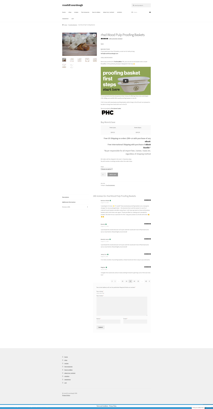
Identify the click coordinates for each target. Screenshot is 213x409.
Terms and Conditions (102, 406)
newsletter (65, 18)
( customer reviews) (115, 38)
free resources (85, 12)
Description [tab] (65, 197)
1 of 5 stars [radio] (97, 293)
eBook (147, 141)
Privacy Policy (66, 395)
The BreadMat (118, 61)
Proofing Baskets (72, 25)
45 (138, 281)
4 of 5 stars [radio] (102, 293)
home (64, 12)
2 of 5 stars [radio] (98, 293)
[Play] (126, 81)
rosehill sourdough (72, 5)
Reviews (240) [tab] (66, 207)
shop (69, 12)
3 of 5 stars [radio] (100, 293)
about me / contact (108, 12)
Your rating (100, 291)
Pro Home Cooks (116, 108)
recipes (76, 12)
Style (102, 166)
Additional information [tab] (68, 202)
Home (65, 25)
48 (146, 281)
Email (125, 318)
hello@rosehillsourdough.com (109, 53)
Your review (100, 295)
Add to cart (112, 174)
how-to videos (96, 12)
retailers (119, 12)
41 (122, 281)
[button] (94, 35)
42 (126, 281)
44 (134, 281)
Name (99, 318)
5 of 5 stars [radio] (103, 293)
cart (72, 18)
